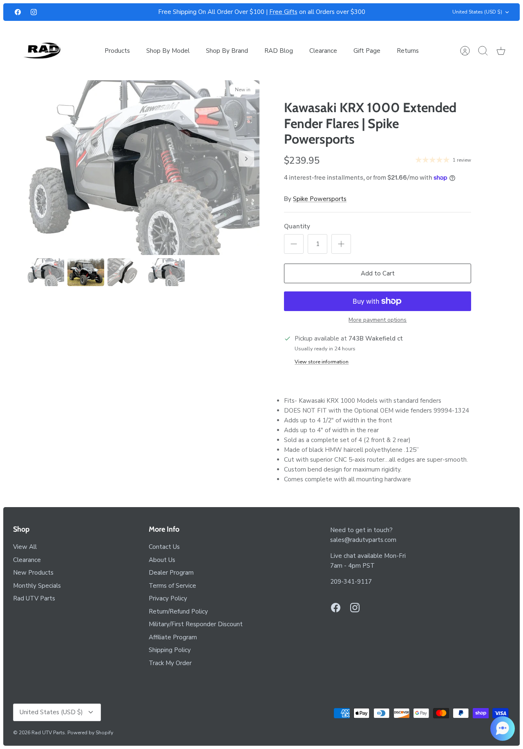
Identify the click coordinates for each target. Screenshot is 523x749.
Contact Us (164, 547)
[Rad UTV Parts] (42, 50)
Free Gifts (283, 12)
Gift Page (366, 51)
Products (117, 51)
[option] (143, 167)
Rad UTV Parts (34, 598)
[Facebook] (18, 12)
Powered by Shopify (90, 732)
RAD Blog (278, 51)
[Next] (379, 12)
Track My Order (170, 663)
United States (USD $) (477, 12)
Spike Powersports (319, 199)
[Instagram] (34, 12)
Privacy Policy (168, 598)
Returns (408, 51)
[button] (502, 728)
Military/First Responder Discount (196, 624)
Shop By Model (168, 51)
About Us (162, 560)
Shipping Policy (170, 650)
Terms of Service (172, 586)
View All (25, 547)
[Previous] (143, 12)
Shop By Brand (227, 51)
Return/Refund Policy (178, 611)
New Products (33, 573)
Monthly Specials (37, 586)
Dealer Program (171, 573)
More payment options (378, 320)
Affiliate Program (173, 637)
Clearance (323, 51)
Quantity (297, 226)
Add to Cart (378, 273)
